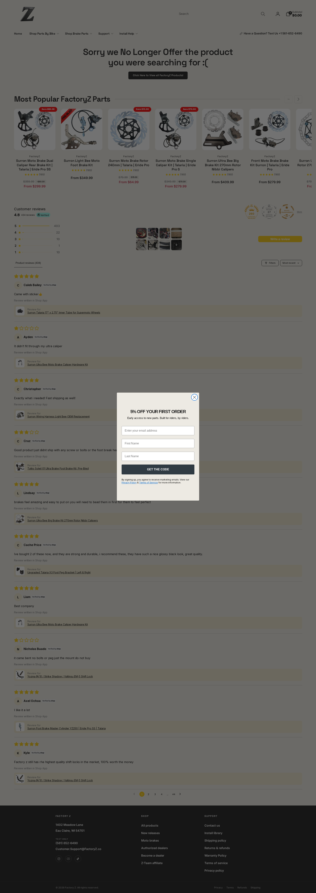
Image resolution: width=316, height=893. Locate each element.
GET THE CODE (158, 469)
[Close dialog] (194, 397)
